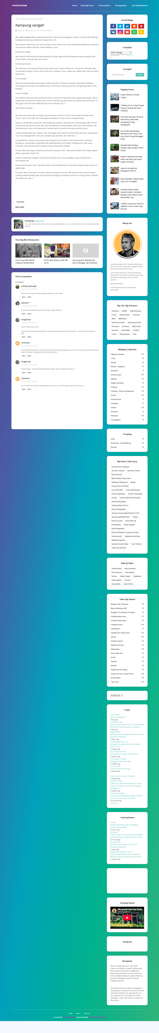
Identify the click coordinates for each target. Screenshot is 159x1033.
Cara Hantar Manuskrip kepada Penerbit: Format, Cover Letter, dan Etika (126, 797)
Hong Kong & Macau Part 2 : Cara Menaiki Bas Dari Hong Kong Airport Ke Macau (127, 725)
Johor (127, 358)
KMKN (113, 319)
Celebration (127, 629)
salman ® (25, 303)
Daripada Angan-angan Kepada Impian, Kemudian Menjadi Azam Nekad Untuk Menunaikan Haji (131, 193)
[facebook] (113, 26)
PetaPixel (114, 832)
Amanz (113, 822)
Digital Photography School (121, 852)
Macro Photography (119, 509)
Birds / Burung (117, 475)
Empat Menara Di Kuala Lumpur (129, 95)
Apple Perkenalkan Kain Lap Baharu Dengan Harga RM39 (124, 826)
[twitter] (120, 26)
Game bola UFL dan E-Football (122, 776)
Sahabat (115, 330)
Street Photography (118, 540)
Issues (127, 637)
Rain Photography (118, 529)
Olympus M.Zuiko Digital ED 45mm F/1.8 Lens (125, 513)
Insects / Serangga (135, 494)
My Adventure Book (118, 751)
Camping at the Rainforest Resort (124, 754)
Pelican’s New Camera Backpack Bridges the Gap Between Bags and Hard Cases (126, 836)
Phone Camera (117, 521)
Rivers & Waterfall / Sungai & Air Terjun (125, 532)
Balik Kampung (135, 311)
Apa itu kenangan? (118, 717)
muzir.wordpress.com (119, 742)
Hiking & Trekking (127, 354)
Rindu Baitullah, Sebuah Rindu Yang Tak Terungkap (132, 180)
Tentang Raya (124, 334)
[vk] (113, 32)
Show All (114, 803)
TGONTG (136, 330)
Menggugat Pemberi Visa (120, 761)
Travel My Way (116, 722)
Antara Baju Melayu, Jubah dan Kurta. (56, 261)
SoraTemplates (69, 1017)
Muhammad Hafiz (118, 323)
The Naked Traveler (118, 759)
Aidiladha (115, 311)
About (78, 1013)
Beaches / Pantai (134, 471)
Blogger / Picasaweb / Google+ (127, 612)
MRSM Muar (122, 319)
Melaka (127, 379)
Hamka (114, 576)
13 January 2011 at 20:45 (29, 306)
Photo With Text (130, 521)
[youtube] (127, 32)
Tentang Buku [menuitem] (104, 5)
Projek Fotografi (129, 525)
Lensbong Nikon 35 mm (120, 505)
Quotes (127, 661)
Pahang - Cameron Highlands (127, 391)
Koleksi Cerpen (125, 576)
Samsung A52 (117, 536)
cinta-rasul (114, 715)
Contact (86, 1013)
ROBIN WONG (115, 732)
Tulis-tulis (127, 682)
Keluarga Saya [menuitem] (87, 5)
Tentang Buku (117, 580)
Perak (127, 395)
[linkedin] (127, 26)
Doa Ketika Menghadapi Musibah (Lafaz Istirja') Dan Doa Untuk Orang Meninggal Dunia (131, 135)
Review (127, 665)
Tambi (114, 334)
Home (17, 19)
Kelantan (127, 371)
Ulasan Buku (116, 584)
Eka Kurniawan (117, 572)
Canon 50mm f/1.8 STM (120, 486)
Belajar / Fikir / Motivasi (127, 604)
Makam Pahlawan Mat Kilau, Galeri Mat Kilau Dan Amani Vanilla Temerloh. (131, 159)
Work (134, 334)
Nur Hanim (115, 326)
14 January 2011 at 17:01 (28, 323)
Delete (29, 297)
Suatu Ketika (125, 330)
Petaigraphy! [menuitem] (120, 5)
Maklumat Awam (127, 645)
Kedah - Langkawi (127, 366)
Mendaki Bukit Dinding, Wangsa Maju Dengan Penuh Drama (131, 148)
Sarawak (127, 412)
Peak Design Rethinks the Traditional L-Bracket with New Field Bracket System (126, 855)
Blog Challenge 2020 (127, 608)
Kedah (127, 362)
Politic (127, 657)
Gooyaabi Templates (97, 1017)
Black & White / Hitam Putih (121, 478)
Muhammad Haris (134, 323)
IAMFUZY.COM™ (116, 781)
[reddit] (134, 26)
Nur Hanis (125, 326)
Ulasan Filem (128, 584)
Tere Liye (127, 580)
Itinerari (127, 447)
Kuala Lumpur (127, 375)
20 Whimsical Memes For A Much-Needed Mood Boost (124, 845)
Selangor (127, 416)
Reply (23, 297)
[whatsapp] (134, 32)
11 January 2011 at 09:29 (29, 289)
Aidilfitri (124, 311)
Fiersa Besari (129, 572)
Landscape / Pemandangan (130, 498)
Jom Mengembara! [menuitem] (139, 5)
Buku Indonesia (130, 569)
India (127, 439)
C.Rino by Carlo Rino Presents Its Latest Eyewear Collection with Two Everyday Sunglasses (126, 786)
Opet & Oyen (136, 326)
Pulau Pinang (127, 399)
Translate (129, 55)
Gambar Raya (125, 315)
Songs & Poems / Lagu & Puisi (127, 674)
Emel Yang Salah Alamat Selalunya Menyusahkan (24, 261)
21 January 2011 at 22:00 (29, 381)
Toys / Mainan (136, 544)
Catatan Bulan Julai (127, 616)
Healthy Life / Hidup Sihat (127, 633)
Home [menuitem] (74, 5)
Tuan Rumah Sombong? (120, 769)
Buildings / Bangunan (120, 482)
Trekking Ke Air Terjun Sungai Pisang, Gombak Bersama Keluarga (132, 108)
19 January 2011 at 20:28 (29, 346)
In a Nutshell (115, 766)
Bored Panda (115, 842)
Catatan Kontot (127, 625)
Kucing (114, 498)
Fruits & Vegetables (118, 494)
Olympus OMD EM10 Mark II (121, 517)
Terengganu (127, 420)
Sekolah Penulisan (117, 793)
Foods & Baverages (133, 490)
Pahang (127, 387)
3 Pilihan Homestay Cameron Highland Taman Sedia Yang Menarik (132, 206)
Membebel (24, 19)
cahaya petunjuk (29, 286)
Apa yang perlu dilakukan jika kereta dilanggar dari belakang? (85, 261)
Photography (116, 525)
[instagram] (120, 32)
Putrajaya (127, 403)
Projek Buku (137, 576)
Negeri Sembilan (127, 383)
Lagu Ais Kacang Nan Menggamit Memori (128, 169)
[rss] (141, 32)
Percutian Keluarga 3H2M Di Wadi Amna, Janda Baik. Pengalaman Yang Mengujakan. (131, 121)
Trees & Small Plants (119, 548)
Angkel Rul (21, 30)
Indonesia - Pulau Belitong (127, 443)
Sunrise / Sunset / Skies (120, 544)
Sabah (127, 407)
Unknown (25, 342)
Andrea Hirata (117, 569)
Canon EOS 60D (117, 490)
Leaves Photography (119, 502)
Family (114, 315)
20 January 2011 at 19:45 (29, 365)
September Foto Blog (132, 536)
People (135, 517)
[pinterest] (141, 26)
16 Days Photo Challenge (120, 467)
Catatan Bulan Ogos (127, 620)
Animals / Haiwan (118, 471)
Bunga (133, 482)
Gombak (136, 315)
